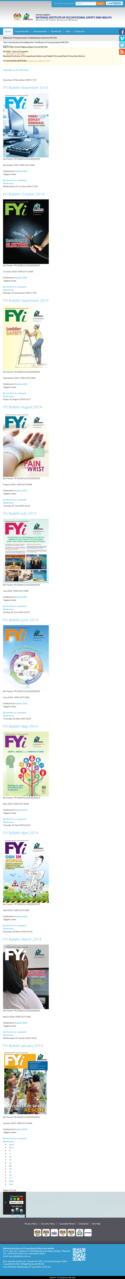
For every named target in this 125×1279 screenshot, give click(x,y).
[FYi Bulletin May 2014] (26, 763)
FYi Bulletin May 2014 (20, 726)
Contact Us (79, 31)
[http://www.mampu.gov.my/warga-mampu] (88, 1232)
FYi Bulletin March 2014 (22, 939)
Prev (11, 1147)
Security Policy (48, 1224)
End (11, 1184)
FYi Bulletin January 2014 (23, 1045)
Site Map (96, 1224)
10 (10, 1156)
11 (10, 1159)
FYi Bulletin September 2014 (25, 300)
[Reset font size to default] (17, 1212)
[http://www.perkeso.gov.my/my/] (79, 1232)
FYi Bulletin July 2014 (19, 513)
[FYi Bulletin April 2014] (26, 870)
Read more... (9, 183)
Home (8, 31)
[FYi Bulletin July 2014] (26, 550)
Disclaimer (84, 1224)
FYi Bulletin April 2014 (20, 832)
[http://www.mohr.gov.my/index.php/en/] (62, 1232)
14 (10, 1169)
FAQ (68, 31)
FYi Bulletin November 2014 (25, 87)
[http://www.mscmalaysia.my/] (54, 1232)
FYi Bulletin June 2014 (20, 619)
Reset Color (16, 1202)
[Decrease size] (21, 1212)
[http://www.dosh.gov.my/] (71, 1232)
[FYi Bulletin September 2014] (26, 338)
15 (10, 1172)
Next (11, 1181)
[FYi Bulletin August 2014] (26, 444)
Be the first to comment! (15, 180)
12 (10, 1162)
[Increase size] (12, 1212)
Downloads (56, 31)
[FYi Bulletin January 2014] (26, 1083)
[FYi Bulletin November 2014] (26, 125)
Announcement (40, 31)
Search (100, 3)
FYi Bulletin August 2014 (22, 406)
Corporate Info (22, 31)
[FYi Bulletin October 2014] (26, 231)
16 (10, 1175)
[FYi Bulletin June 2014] (26, 657)
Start (11, 1144)
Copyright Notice (67, 1224)
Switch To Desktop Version (63, 1277)
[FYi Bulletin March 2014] (26, 976)
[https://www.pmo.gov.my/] (46, 1232)
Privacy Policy (30, 1224)
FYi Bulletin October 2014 (23, 193)
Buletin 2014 (21, 171)
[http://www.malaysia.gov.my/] (37, 1232)
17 (10, 1178)
